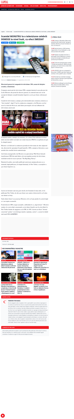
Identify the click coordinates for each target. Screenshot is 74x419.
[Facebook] (67, 2)
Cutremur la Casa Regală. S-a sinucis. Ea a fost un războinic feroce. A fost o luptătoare (41, 287)
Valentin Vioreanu (11, 80)
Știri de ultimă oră (7, 6)
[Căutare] (72, 2)
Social (26, 6)
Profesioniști (52, 6)
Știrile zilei (56, 37)
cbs (8, 241)
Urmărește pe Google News (32, 76)
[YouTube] (69, 2)
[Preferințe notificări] (3, 416)
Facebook (5, 42)
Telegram (13, 42)
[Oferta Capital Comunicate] (62, 143)
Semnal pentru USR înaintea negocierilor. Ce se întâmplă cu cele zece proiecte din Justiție (60, 50)
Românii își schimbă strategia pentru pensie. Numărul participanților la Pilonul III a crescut (61, 78)
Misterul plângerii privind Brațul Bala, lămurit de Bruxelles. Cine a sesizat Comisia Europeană (61, 84)
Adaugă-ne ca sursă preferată (12, 76)
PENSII (22, 9)
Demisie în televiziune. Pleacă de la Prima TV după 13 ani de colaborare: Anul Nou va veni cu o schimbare (41, 266)
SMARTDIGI (4, 9)
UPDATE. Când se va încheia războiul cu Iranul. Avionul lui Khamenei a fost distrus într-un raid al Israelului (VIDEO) (24, 267)
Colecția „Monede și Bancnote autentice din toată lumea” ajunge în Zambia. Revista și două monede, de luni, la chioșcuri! (61, 43)
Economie (19, 6)
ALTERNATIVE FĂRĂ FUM (14, 9)
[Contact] (64, 2)
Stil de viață (34, 6)
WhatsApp (21, 42)
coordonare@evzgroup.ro (55, 2)
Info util (43, 6)
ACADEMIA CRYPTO (29, 9)
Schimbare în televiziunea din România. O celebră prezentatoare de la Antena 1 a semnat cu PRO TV (23, 289)
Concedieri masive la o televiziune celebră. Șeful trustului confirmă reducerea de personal (8, 265)
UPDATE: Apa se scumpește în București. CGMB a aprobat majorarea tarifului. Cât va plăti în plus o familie (61, 72)
